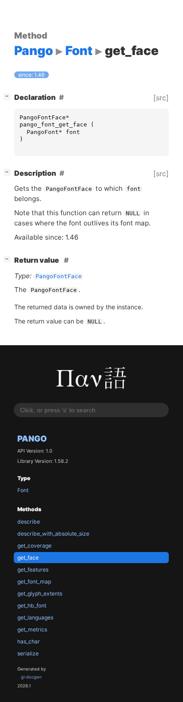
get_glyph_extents (39, 593)
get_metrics (32, 629)
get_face (28, 557)
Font (22, 490)
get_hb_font (31, 605)
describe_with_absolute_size (53, 533)
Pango (32, 438)
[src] (161, 97)
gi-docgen (31, 676)
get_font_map (34, 581)
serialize (28, 653)
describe (28, 521)
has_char (28, 641)
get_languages (35, 617)
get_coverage (34, 545)
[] (9, 96)
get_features (32, 569)
